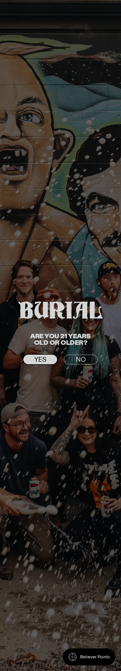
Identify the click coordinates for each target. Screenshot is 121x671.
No (81, 359)
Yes (40, 359)
